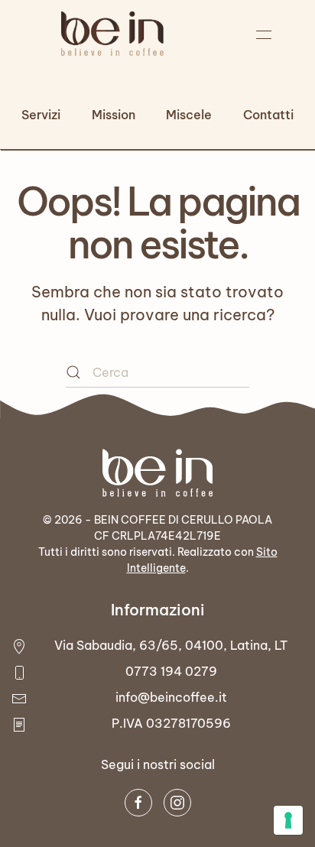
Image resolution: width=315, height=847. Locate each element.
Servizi (40, 114)
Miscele (189, 114)
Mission (113, 114)
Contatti (268, 114)
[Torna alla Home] (112, 34)
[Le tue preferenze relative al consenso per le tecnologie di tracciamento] (288, 820)
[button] (264, 34)
